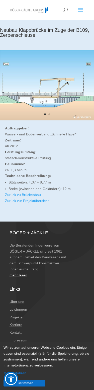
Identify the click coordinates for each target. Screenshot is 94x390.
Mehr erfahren (15, 373)
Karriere (16, 325)
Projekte (16, 317)
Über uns (17, 302)
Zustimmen (24, 383)
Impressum (18, 340)
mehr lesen (18, 275)
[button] (11, 379)
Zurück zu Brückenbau (23, 195)
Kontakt (16, 332)
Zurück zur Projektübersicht (27, 201)
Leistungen (18, 309)
